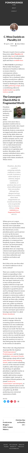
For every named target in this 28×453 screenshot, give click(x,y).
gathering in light (15, 86)
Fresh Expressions (10, 352)
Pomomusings (14, 2)
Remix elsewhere (8, 314)
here (13, 56)
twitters (5, 92)
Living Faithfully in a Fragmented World (14, 210)
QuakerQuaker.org (9, 90)
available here (18, 60)
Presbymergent (8, 354)
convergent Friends (17, 356)
